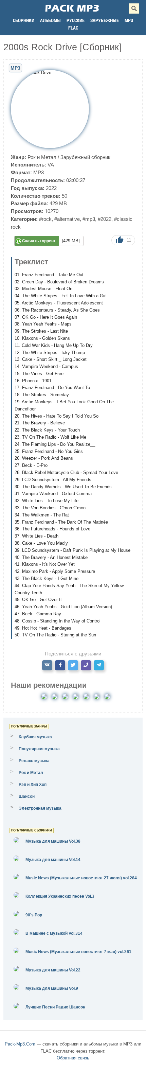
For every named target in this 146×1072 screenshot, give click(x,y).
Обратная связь (73, 1057)
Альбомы (50, 20)
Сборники (23, 20)
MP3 (129, 20)
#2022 (104, 219)
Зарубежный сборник (85, 157)
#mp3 (89, 219)
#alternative (67, 219)
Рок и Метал (42, 157)
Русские (76, 20)
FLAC (73, 27)
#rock (45, 219)
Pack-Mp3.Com (20, 1044)
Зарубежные (104, 20)
